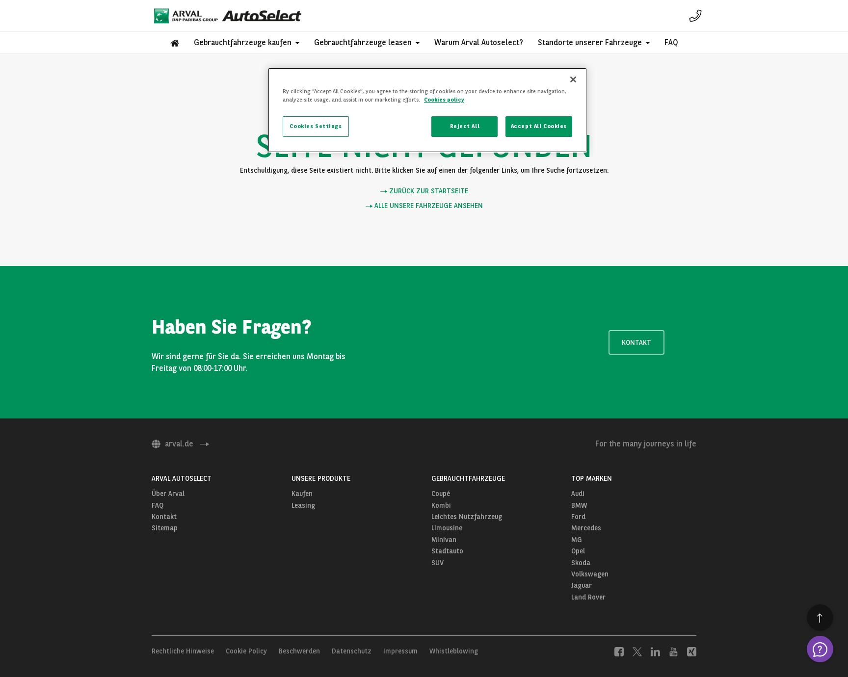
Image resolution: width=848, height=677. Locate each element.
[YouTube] (673, 651)
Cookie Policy (246, 651)
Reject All (465, 126)
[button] (246, 42)
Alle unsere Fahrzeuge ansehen (427, 205)
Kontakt (636, 342)
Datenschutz (351, 651)
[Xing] (691, 651)
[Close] (573, 79)
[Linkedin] (655, 651)
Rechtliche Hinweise (183, 651)
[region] (427, 110)
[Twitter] (637, 651)
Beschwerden (299, 651)
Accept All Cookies (539, 126)
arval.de (179, 443)
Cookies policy (444, 99)
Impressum (400, 651)
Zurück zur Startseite (427, 191)
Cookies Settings (316, 126)
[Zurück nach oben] (820, 617)
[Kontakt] (695, 15)
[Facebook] (619, 651)
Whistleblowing (453, 651)
